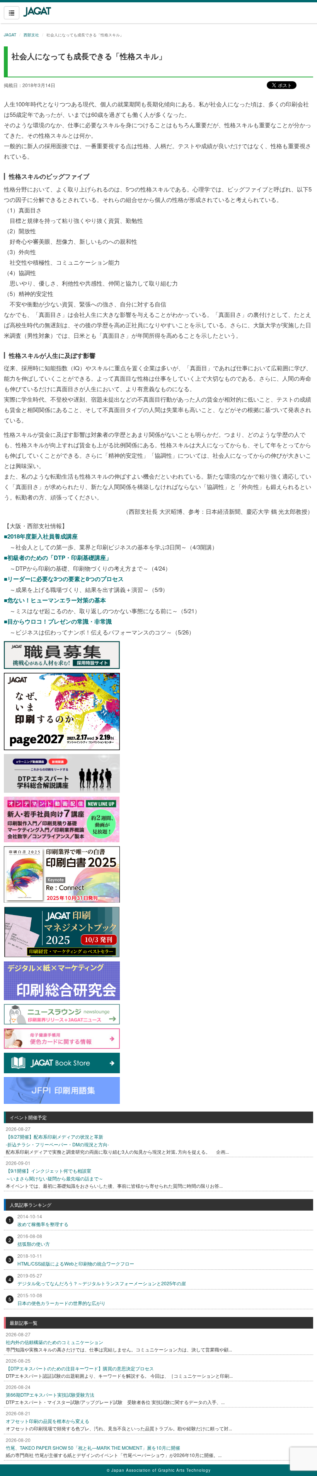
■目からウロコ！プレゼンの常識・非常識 (58, 621)
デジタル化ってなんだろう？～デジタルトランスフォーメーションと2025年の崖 (101, 1283)
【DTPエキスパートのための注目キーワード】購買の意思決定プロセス (80, 1368)
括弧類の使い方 (33, 1243)
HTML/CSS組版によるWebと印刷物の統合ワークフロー (75, 1263)
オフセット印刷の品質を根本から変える (47, 1421)
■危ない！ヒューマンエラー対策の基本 (55, 600)
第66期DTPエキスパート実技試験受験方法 (50, 1394)
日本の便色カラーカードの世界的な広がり (61, 1303)
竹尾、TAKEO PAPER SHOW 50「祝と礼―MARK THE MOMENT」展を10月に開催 (93, 1447)
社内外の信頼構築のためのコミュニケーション (54, 1342)
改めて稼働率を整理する (42, 1224)
